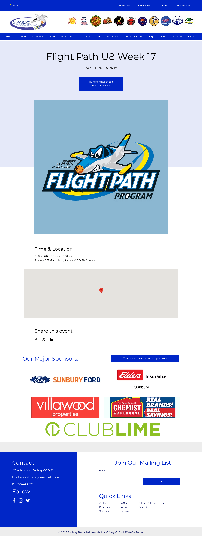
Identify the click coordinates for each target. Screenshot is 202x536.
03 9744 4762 (25, 483)
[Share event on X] (43, 339)
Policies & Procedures (151, 502)
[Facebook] (14, 500)
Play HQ (142, 507)
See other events (101, 85)
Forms (123, 507)
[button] (23, 36)
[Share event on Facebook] (36, 339)
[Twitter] (27, 500)
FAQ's (123, 502)
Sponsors (104, 510)
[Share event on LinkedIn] (51, 339)
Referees (104, 507)
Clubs (102, 502)
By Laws (124, 510)
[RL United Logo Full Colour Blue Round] (142, 21)
